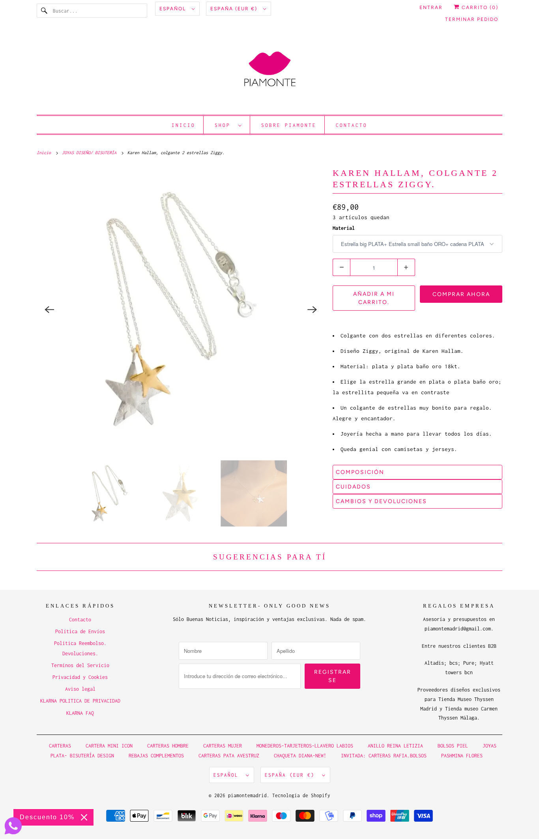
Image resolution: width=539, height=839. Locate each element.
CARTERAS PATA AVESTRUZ (228, 756)
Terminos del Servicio (80, 665)
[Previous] (49, 309)
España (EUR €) (234, 8)
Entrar (431, 7)
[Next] (312, 309)
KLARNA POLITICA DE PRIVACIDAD (80, 701)
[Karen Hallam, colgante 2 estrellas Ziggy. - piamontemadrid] (181, 309)
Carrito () (479, 7)
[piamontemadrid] (269, 73)
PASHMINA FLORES (462, 756)
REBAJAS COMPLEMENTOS (156, 756)
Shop (224, 125)
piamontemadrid (247, 795)
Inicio (183, 125)
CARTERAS (60, 746)
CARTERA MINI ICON (109, 746)
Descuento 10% (47, 817)
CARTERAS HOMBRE (169, 746)
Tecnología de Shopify (301, 795)
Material (344, 228)
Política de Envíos (80, 631)
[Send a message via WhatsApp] (13, 826)
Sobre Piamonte (288, 125)
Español (173, 8)
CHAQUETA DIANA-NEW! (300, 756)
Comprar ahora (461, 294)
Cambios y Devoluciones (381, 501)
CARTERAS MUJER (222, 746)
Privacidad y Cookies (80, 677)
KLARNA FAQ (80, 713)
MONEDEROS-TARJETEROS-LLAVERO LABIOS (304, 746)
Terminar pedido (471, 19)
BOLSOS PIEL (454, 746)
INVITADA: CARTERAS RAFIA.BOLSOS (384, 756)
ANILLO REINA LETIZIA (397, 746)
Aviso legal (80, 689)
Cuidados (353, 486)
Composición (360, 472)
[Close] (84, 817)
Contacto (351, 125)
